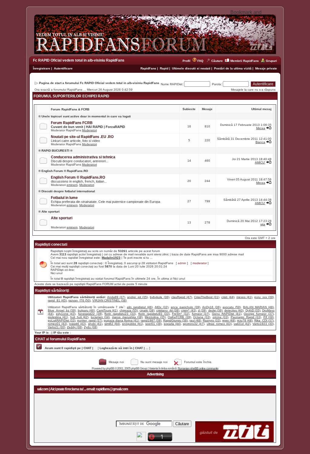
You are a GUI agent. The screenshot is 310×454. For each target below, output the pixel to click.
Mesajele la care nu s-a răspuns (253, 89)
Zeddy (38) (74, 327)
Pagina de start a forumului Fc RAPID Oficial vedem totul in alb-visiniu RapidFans (99, 83)
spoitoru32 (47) (193, 323)
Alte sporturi (61, 218)
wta (262, 224)
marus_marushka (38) (127, 317)
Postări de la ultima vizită (233, 68)
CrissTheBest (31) (206, 297)
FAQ (200, 60)
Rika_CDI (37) (264, 320)
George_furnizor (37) (259, 313)
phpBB (110, 368)
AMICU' (260, 162)
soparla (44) (172, 323)
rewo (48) (228, 320)
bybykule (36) (159, 297)
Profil (187, 60)
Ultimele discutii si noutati (191, 68)
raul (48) (195, 320)
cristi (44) (227, 297)
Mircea (260, 128)
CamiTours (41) (107, 310)
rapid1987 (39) (151, 320)
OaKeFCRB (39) (179, 317)
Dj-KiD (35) (253, 310)
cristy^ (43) (188, 310)
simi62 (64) (112, 323)
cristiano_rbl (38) (167, 310)
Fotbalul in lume (64, 198)
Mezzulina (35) (155, 317)
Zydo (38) (90, 327)
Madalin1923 (111, 257)
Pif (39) (268, 317)
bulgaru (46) (86, 310)
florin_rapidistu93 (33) (154, 313)
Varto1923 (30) (263, 323)
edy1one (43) (66, 313)
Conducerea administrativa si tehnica (83, 157)
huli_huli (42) (79, 317)
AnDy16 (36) (211, 307)
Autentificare (63, 68)
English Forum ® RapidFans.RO (78, 177)
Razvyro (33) (211, 320)
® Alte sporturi (49, 211)
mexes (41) (244, 297)
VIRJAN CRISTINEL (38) (109, 300)
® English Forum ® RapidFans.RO (63, 171)
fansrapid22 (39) (90, 313)
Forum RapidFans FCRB (72, 123)
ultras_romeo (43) (219, 323)
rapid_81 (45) (57, 300)
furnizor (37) (200, 313)
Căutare (217, 60)
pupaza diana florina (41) (121, 320)
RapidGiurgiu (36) (175, 320)
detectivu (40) (233, 310)
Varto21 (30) (56, 327)
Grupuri (271, 60)
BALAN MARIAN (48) (258, 307)
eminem (72, 185)
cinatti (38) (147, 310)
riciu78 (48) (244, 320)
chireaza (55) (129, 310)
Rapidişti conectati (51, 244)
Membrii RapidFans (244, 60)
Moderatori (89, 130)
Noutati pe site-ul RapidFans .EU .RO (82, 137)
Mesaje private (266, 68)
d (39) (202, 310)
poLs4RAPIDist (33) (61, 320)
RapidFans (148, 68)
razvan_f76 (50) (79, 300)
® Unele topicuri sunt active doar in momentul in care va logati (84, 116)
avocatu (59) (232, 307)
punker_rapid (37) (89, 320)
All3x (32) (161, 307)
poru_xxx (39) (264, 297)
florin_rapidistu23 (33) (120, 313)
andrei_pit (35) (137, 297)
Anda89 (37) (116, 297)
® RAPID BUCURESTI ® (55, 150)
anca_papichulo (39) (185, 307)
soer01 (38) (153, 323)
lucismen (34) (100, 317)
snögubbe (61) (132, 323)
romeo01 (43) (57, 323)
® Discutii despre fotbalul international (66, 191)
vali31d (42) (242, 323)
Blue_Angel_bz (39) (62, 310)
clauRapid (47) (181, 297)
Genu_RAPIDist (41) (226, 313)
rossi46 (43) (77, 323)
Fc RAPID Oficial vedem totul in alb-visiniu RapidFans (78, 60)
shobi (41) (95, 323)
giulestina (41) (58, 317)
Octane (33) (201, 317)
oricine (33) (220, 317)
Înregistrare (41, 68)
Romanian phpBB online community (198, 368)
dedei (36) (215, 310)
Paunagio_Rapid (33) (246, 317)
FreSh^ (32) (180, 313)
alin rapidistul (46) (140, 307)
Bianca (260, 142)
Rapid (164, 68)
